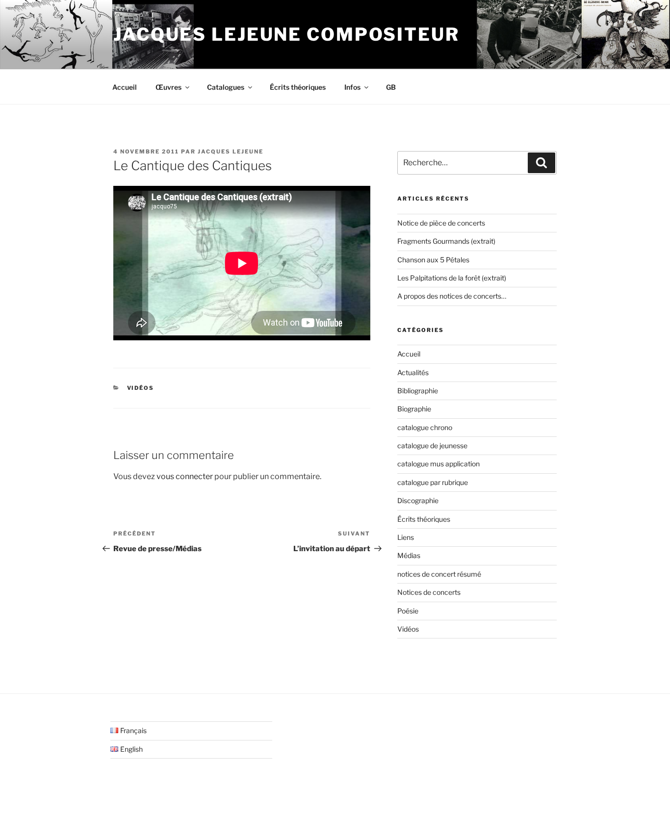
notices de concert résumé (439, 574)
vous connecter (184, 476)
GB (391, 87)
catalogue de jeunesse (432, 445)
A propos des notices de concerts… (451, 296)
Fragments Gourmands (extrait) (446, 241)
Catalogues (225, 87)
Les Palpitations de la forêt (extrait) (451, 278)
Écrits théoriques (298, 87)
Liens (405, 537)
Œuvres (168, 87)
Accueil (124, 87)
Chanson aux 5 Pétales (433, 259)
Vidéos (141, 387)
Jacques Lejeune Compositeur (286, 34)
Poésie (407, 611)
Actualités (413, 372)
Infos (352, 87)
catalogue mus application (438, 463)
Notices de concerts (429, 592)
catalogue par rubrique (432, 482)
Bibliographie (417, 390)
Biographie (414, 409)
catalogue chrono (424, 427)
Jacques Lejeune (230, 151)
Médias (408, 555)
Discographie (417, 500)
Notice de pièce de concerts (441, 223)
